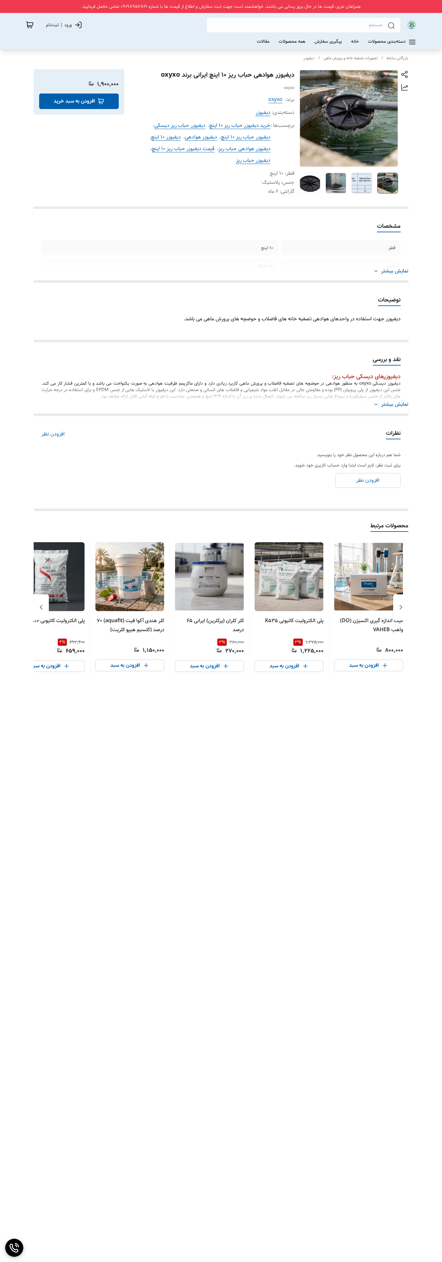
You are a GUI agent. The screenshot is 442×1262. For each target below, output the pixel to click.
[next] (41, 607)
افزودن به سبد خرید (74, 101)
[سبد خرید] (30, 25)
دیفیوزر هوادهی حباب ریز (244, 149)
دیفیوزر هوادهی (201, 137)
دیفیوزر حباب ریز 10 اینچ (246, 137)
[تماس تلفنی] (14, 1248)
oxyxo (275, 99)
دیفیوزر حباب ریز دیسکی (179, 125)
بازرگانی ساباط (397, 58)
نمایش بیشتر (394, 271)
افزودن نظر (53, 434)
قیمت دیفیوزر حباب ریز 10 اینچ (183, 149)
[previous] (401, 607)
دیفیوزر (309, 58)
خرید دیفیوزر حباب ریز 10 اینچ (240, 125)
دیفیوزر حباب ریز (253, 160)
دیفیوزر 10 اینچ (166, 137)
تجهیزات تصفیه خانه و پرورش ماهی (351, 58)
